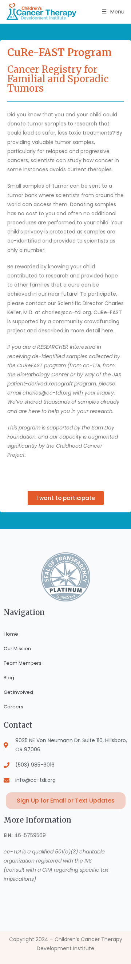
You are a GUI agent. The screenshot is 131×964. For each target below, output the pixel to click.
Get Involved (18, 692)
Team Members (22, 663)
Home (11, 634)
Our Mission (17, 648)
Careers (13, 706)
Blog (9, 677)
